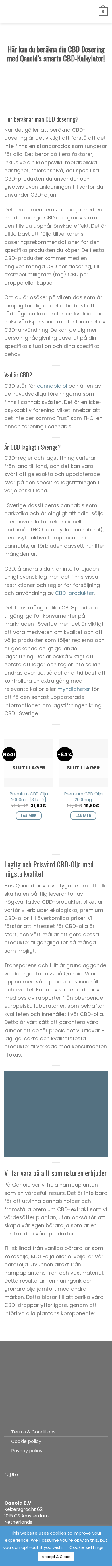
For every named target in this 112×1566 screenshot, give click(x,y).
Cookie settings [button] (86, 1547)
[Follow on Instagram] (19, 1485)
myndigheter (73, 689)
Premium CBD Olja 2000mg (83, 796)
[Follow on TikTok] (29, 1485)
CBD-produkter (74, 593)
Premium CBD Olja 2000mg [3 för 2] (29, 796)
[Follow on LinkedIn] (39, 1485)
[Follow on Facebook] (9, 1485)
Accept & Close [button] (56, 1556)
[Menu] (8, 11)
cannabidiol (52, 385)
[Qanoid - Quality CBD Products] (56, 11)
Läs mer (29, 815)
